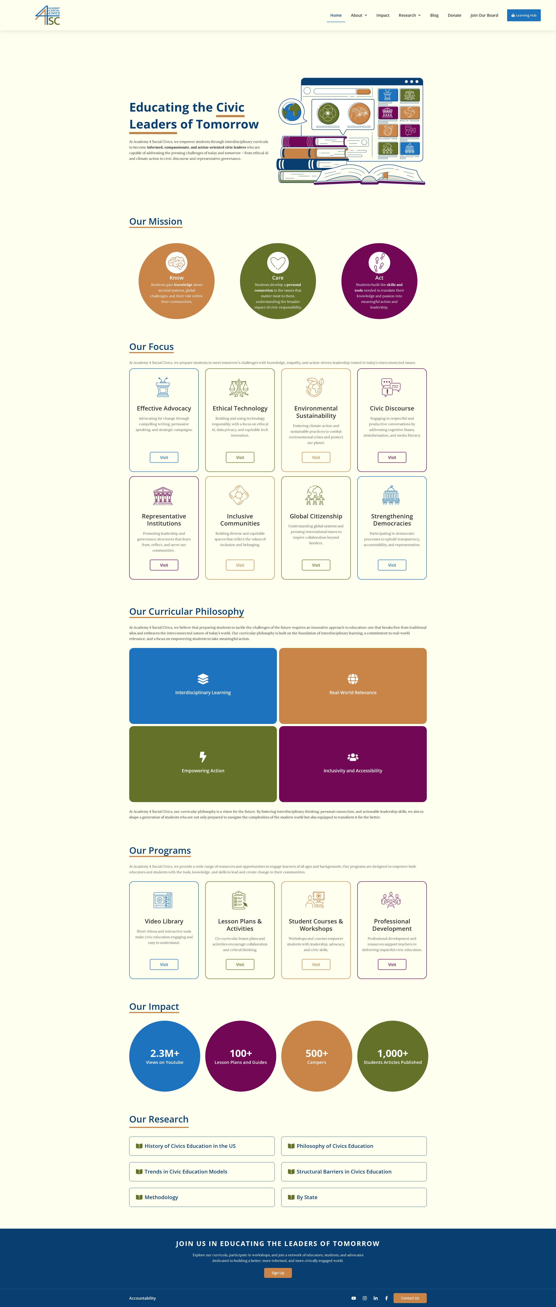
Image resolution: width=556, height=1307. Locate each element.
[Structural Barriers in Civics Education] (291, 1172)
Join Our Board (484, 15)
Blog (434, 15)
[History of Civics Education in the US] (139, 1146)
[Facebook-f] (386, 1298)
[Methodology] (139, 1197)
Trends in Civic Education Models (186, 1171)
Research (407, 15)
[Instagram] (364, 1298)
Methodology (161, 1197)
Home (336, 15)
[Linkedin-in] (375, 1298)
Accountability (142, 1298)
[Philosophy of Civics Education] (291, 1146)
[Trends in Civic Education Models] (139, 1172)
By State (307, 1197)
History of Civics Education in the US (190, 1145)
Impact (382, 15)
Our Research (159, 1119)
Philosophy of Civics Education (335, 1145)
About (356, 15)
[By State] (291, 1197)
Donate (454, 15)
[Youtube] (353, 1298)
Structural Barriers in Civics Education (344, 1171)
